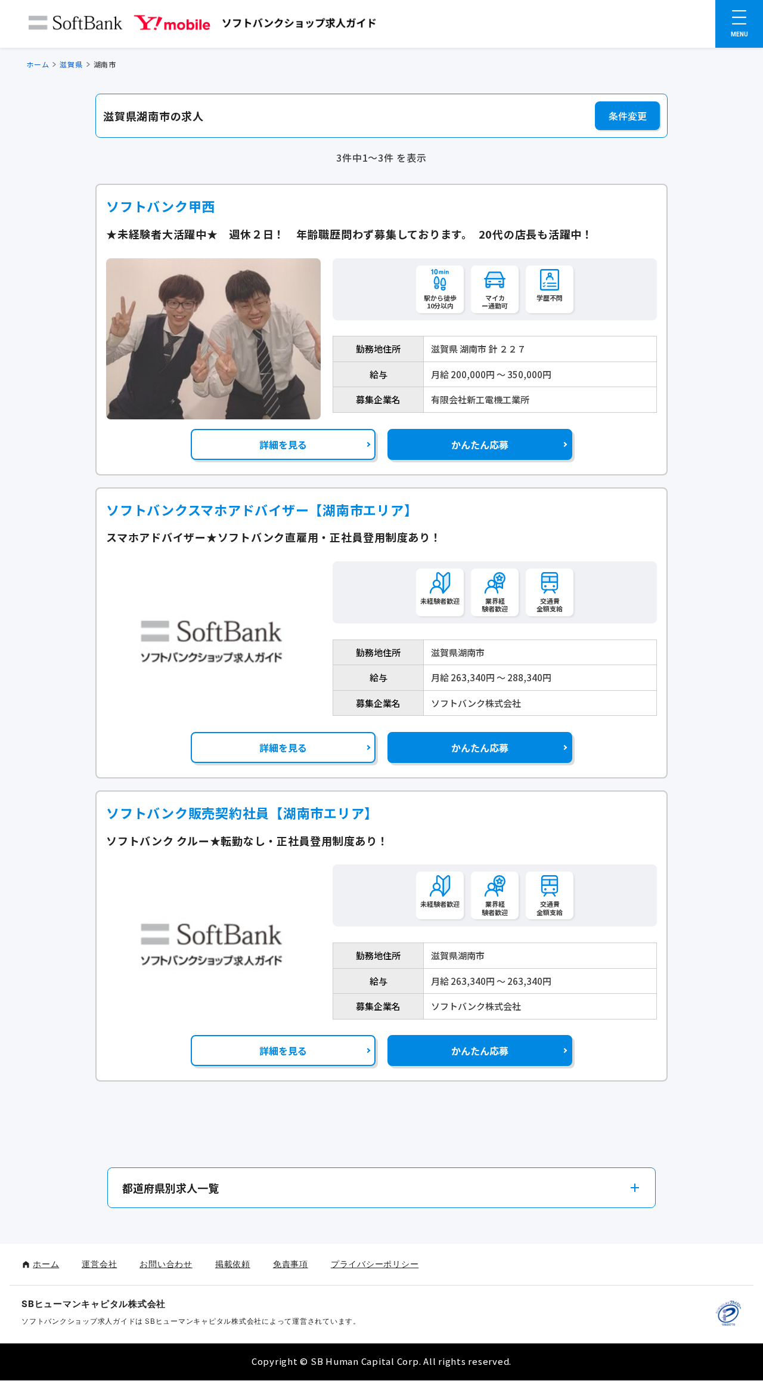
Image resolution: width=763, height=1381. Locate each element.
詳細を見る (283, 444)
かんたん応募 (479, 444)
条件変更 (628, 116)
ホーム (37, 64)
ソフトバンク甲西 (160, 206)
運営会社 (99, 1264)
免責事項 (290, 1264)
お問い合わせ (166, 1264)
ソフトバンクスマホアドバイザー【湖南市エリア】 (261, 510)
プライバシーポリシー (375, 1264)
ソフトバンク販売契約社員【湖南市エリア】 (242, 813)
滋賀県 (71, 64)
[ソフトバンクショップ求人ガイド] (203, 25)
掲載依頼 (232, 1264)
